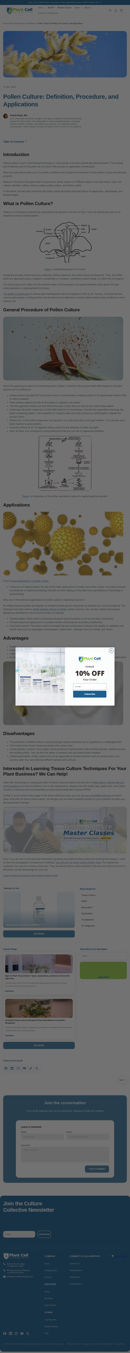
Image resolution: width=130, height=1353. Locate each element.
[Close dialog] (111, 650)
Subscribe (89, 694)
